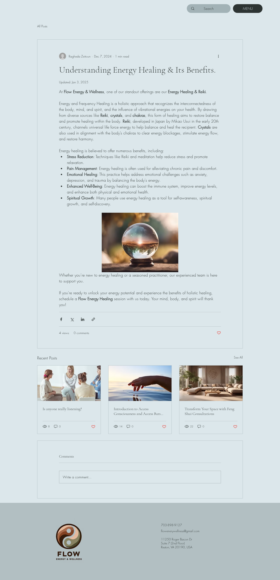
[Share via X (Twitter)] (72, 319)
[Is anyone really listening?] (69, 383)
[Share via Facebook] (61, 319)
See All (238, 357)
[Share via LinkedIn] (82, 319)
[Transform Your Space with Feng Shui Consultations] (211, 383)
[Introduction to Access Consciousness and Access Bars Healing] (140, 383)
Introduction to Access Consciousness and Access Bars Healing (137, 411)
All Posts (42, 26)
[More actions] (218, 56)
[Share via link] (93, 319)
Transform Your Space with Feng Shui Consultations (209, 411)
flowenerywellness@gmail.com (180, 531)
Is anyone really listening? (62, 408)
